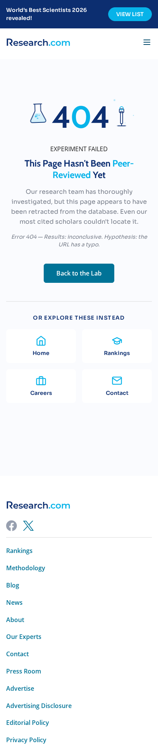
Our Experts (23, 637)
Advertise (20, 689)
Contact (17, 654)
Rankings (19, 551)
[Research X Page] (28, 525)
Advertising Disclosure (39, 706)
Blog (12, 585)
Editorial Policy (27, 723)
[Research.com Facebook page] (11, 525)
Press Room (23, 671)
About (15, 620)
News (14, 603)
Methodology (25, 568)
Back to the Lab (79, 273)
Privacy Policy (26, 740)
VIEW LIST (130, 14)
